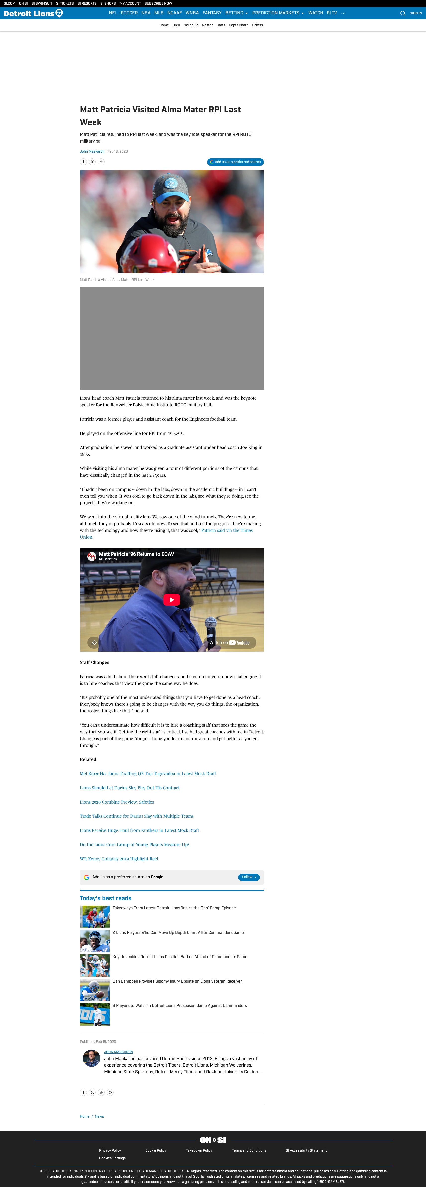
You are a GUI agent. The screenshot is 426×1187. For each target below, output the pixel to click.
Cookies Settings (112, 1158)
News (99, 1117)
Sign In (416, 13)
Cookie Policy (155, 1151)
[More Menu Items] (343, 13)
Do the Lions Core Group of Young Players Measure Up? (134, 844)
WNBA (192, 13)
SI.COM (9, 4)
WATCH (315, 13)
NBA (146, 13)
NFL (113, 13)
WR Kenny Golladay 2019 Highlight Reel (119, 858)
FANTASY (212, 13)
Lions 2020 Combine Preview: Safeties (117, 802)
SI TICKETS (65, 4)
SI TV (332, 13)
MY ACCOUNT (130, 4)
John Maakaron (92, 152)
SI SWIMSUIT (42, 4)
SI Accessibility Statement (306, 1151)
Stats (221, 25)
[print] (110, 1092)
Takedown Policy (199, 1151)
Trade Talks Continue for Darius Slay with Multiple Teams (137, 816)
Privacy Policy (110, 1151)
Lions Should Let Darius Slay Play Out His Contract (130, 787)
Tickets (257, 25)
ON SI (23, 4)
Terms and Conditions (249, 1151)
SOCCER (129, 13)
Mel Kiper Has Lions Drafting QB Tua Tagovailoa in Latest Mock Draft (148, 773)
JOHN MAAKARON (118, 1052)
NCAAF (174, 13)
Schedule (191, 25)
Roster (207, 25)
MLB (159, 13)
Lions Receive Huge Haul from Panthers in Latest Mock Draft (139, 830)
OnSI (176, 25)
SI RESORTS (87, 4)
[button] (237, 13)
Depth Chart (238, 25)
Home (164, 25)
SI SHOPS (108, 4)
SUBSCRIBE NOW (158, 4)
